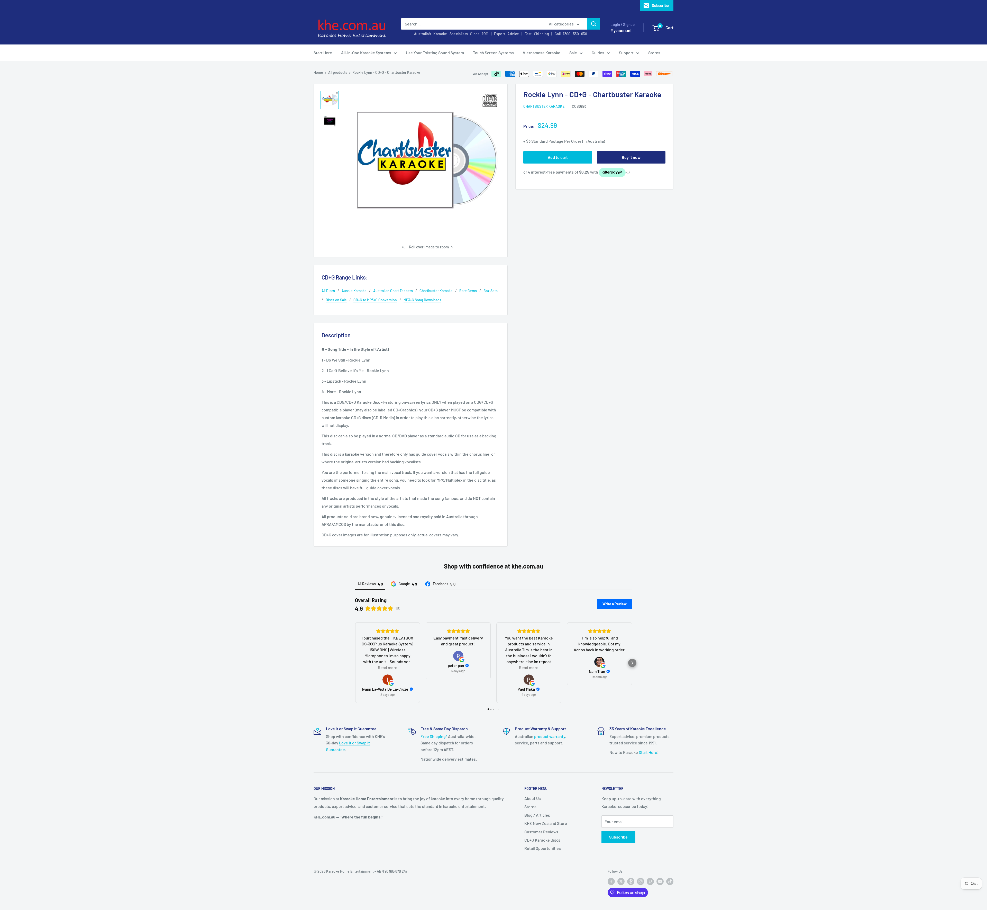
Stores (654, 52)
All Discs (328, 291)
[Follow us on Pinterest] (650, 881)
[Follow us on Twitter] (621, 881)
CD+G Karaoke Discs (542, 839)
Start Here (323, 52)
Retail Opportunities (542, 848)
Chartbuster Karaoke (543, 106)
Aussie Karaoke (354, 291)
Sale (573, 52)
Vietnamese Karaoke (541, 52)
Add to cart (558, 157)
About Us (532, 798)
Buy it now (631, 157)
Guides (598, 52)
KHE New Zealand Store (545, 823)
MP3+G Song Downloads (422, 300)
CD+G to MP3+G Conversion (375, 300)
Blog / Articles (537, 815)
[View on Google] (387, 679)
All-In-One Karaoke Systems (366, 52)
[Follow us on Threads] (630, 881)
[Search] (593, 24)
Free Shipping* (434, 736)
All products (337, 72)
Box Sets (490, 291)
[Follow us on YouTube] (660, 881)
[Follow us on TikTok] (669, 881)
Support (626, 52)
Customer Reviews (541, 831)
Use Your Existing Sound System (435, 52)
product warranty (549, 736)
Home (318, 72)
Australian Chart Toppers (393, 291)
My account (621, 30)
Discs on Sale (336, 300)
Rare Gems (468, 291)
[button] (355, 663)
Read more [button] (387, 667)
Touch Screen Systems (493, 52)
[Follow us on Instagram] (640, 881)
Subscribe (660, 5)
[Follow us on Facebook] (611, 881)
